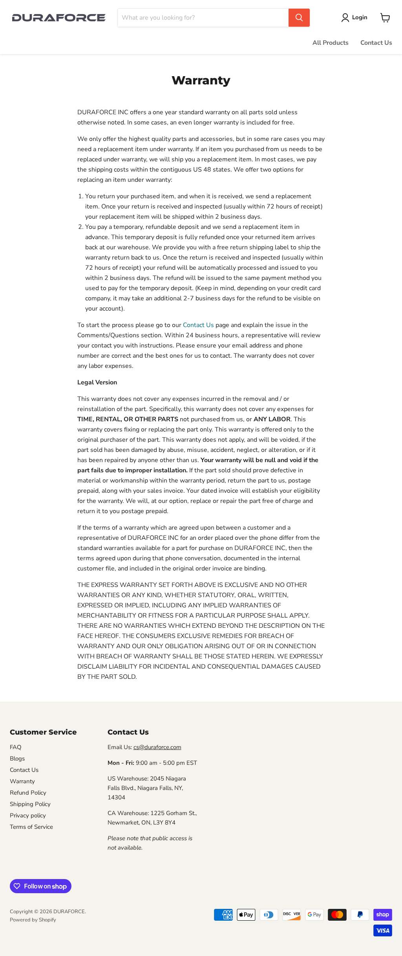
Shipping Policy (30, 804)
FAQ (16, 747)
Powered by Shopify (33, 919)
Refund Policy (28, 793)
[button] (356, 17)
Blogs (17, 758)
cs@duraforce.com (157, 747)
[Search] (299, 18)
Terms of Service (31, 827)
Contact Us (376, 42)
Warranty (22, 781)
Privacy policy (28, 815)
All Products (330, 42)
